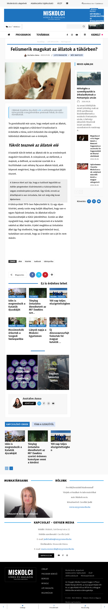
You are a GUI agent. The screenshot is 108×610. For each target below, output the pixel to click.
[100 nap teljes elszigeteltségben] (58, 293)
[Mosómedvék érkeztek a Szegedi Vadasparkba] (17, 322)
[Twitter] (39, 275)
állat (20, 261)
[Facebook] (67, 34)
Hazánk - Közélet (16, 297)
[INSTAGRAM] (67, 555)
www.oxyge (74, 507)
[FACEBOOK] (62, 555)
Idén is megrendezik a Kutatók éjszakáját (16, 305)
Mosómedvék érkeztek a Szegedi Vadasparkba (16, 334)
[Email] (39, 403)
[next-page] (11, 468)
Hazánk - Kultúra (57, 326)
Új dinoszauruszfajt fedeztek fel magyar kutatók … (59, 335)
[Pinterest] (45, 275)
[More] (52, 275)
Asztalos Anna (32, 398)
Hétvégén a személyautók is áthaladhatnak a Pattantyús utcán (97, 20)
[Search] (83, 26)
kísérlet (28, 261)
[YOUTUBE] (58, 555)
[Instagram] (72, 34)
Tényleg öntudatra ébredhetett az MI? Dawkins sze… (37, 306)
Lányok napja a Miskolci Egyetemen (37, 332)
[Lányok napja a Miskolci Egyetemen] (38, 322)
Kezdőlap (41, 42)
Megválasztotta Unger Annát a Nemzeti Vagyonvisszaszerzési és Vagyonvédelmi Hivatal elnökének (95, 146)
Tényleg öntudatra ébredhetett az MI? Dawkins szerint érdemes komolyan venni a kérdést (37, 453)
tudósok (37, 261)
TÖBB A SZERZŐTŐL (44, 424)
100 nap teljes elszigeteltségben (60, 302)
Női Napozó (77, 55)
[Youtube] (77, 34)
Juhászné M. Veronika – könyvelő (22, 514)
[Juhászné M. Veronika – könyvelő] (28, 502)
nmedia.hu (85, 507)
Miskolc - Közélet (94, 10)
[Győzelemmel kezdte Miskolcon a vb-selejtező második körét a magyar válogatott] (82, 166)
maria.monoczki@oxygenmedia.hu (57, 549)
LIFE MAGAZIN (52, 42)
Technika (33, 297)
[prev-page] (6, 468)
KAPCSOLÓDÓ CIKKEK (17, 424)
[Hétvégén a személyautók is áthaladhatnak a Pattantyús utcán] (89, 78)
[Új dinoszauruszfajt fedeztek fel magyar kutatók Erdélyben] (58, 322)
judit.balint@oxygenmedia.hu (57, 539)
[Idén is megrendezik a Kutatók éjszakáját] (17, 293)
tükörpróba (48, 261)
